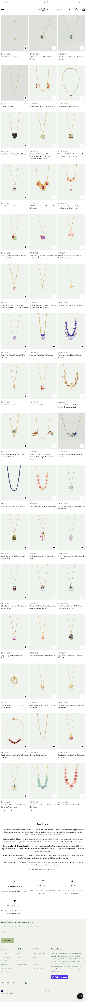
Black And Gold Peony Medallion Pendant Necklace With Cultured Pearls (71, 155)
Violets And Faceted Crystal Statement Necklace (70, 356)
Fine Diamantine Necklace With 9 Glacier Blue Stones (42, 806)
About (19, 953)
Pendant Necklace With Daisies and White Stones (12, 706)
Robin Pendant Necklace (9, 405)
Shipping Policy (6, 968)
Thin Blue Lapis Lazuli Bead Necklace (13, 506)
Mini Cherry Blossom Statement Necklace (42, 506)
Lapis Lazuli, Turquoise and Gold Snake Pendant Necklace (70, 657)
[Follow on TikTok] (20, 983)
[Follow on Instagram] (8, 983)
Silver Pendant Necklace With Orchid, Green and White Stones (70, 607)
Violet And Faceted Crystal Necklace (41, 355)
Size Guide (4, 965)
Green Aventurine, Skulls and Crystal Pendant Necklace (13, 557)
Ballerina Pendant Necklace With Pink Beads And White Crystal (70, 257)
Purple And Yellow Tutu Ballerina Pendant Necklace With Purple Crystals (42, 306)
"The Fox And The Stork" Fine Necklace (42, 106)
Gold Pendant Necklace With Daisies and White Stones (71, 706)
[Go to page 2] (38, 810)
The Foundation (22, 965)
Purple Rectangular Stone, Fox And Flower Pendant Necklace (43, 257)
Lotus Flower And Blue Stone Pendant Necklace (70, 58)
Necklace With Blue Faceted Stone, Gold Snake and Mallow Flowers (42, 607)
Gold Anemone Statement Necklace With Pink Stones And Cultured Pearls (71, 207)
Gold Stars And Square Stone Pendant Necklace (41, 58)
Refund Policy (5, 961)
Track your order (38, 968)
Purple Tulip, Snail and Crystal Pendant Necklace (42, 557)
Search (35, 965)
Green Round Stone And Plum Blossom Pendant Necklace (13, 257)
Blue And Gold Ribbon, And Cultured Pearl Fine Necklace (13, 456)
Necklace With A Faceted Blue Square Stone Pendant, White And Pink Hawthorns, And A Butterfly (41, 156)
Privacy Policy (5, 957)
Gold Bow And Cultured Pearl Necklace (70, 305)
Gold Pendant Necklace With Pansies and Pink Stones (42, 706)
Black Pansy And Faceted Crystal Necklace (14, 154)
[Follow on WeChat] (25, 983)
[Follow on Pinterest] (14, 983)
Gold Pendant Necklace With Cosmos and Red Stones (71, 756)
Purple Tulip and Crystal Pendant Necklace (11, 657)
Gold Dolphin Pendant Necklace (68, 106)
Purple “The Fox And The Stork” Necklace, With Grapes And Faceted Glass (41, 457)
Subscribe (7, 940)
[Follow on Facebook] (2, 983)
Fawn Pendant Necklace (37, 405)
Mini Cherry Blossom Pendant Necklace (42, 656)
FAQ (34, 957)
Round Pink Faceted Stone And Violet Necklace (13, 356)
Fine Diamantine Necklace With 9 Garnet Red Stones (14, 756)
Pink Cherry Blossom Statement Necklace (71, 805)
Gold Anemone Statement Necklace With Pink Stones (42, 207)
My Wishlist (5, 953)
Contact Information (39, 953)
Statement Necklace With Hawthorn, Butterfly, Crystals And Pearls (69, 406)
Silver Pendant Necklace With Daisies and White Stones (71, 508)
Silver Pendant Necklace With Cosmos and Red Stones (13, 607)
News (19, 957)
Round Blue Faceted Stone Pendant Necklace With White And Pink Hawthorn (14, 306)
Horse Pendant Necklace (9, 206)
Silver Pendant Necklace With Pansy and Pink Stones (71, 557)
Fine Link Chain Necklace (37, 755)
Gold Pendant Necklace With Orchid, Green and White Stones (13, 806)
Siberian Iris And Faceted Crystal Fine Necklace (70, 456)
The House (59, 9)
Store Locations (22, 961)
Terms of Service (6, 972)
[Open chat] (80, 996)
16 (31, 811)
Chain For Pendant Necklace (10, 57)
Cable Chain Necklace (8, 106)
